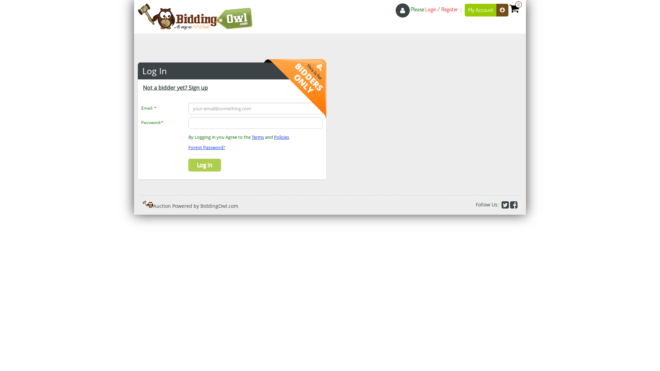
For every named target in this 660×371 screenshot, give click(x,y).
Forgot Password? (206, 147)
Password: (152, 122)
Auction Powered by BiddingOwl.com (195, 206)
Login (431, 9)
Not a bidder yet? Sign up (175, 87)
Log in (204, 165)
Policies (281, 137)
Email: (148, 108)
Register (449, 9)
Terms (258, 137)
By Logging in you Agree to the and (238, 137)
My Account (481, 9)
